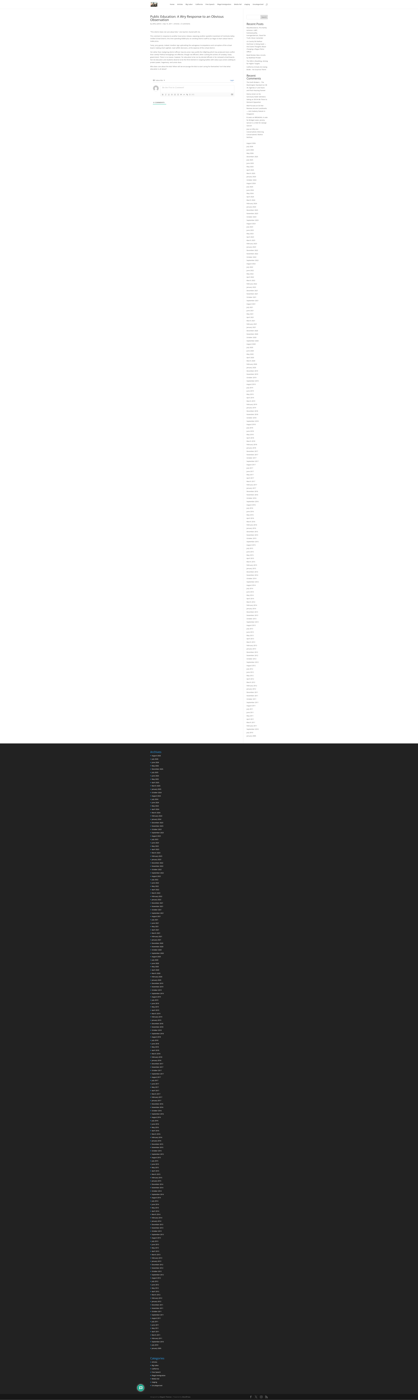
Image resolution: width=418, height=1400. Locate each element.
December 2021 (252, 291)
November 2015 (252, 535)
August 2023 (251, 224)
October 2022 (251, 257)
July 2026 (250, 146)
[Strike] (171, 94)
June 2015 (250, 552)
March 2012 (251, 682)
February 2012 (252, 686)
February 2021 (252, 324)
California (199, 4)
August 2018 (251, 424)
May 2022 (250, 274)
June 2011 (250, 712)
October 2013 (251, 619)
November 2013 (252, 615)
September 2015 (253, 542)
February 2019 (252, 404)
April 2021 (250, 317)
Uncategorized (258, 4)
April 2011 (250, 719)
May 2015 (250, 555)
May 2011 (250, 716)
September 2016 (253, 501)
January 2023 (251, 247)
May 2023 (250, 234)
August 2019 (251, 384)
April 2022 (250, 277)
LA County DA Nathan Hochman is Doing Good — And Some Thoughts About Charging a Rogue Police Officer (256, 46)
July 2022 (250, 267)
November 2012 (252, 655)
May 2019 (250, 394)
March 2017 (251, 481)
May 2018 (250, 434)
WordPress (186, 1397)
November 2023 (252, 213)
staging (247, 4)
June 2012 (250, 672)
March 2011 (251, 722)
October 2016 (251, 498)
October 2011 (251, 699)
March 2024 (251, 200)
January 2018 (251, 448)
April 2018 (250, 438)
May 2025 (250, 167)
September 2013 (253, 622)
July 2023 (250, 227)
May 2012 (250, 676)
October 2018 (251, 418)
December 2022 (252, 250)
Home (172, 4)
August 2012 (251, 666)
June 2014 (250, 592)
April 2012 (250, 679)
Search (264, 17)
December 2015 (252, 532)
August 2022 (251, 264)
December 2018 (252, 411)
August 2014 (251, 585)
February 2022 (252, 284)
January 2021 (251, 327)
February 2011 (252, 726)
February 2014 (252, 605)
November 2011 (252, 696)
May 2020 (250, 354)
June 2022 (250, 270)
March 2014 (251, 602)
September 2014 (253, 582)
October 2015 (251, 538)
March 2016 (251, 522)
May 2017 (250, 475)
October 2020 (251, 337)
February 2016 (252, 525)
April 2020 (250, 357)
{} (190, 94)
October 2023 (251, 217)
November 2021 (252, 294)
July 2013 (250, 629)
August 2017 (251, 465)
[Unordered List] (178, 94)
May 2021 (250, 314)
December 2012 (252, 652)
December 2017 (252, 451)
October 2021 (251, 297)
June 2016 (250, 511)
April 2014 (250, 599)
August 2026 (251, 143)
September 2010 (253, 729)
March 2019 (251, 401)
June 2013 (250, 632)
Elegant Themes (166, 1397)
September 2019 (253, 381)
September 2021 (253, 301)
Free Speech (210, 4)
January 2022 (251, 287)
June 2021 (250, 311)
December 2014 (252, 572)
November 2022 (252, 254)
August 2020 (251, 344)
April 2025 (250, 170)
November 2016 (252, 495)
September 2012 (253, 662)
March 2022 (251, 280)
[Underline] (168, 94)
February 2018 (252, 444)
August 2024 (251, 183)
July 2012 (250, 669)
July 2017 (250, 468)
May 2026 (250, 153)
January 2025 (251, 177)
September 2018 (253, 421)
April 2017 (250, 478)
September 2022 (253, 260)
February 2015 (252, 565)
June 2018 (250, 431)
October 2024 (251, 180)
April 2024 (250, 197)
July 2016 (250, 508)
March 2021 (251, 321)
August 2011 (251, 706)
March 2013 (251, 642)
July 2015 (250, 548)
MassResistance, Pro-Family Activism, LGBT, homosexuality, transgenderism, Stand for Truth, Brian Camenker (257, 33)
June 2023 (250, 230)
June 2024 (250, 190)
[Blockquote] (181, 94)
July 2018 (250, 428)
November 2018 (252, 414)
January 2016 (251, 528)
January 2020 (251, 367)
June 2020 (250, 351)
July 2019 (250, 388)
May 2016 (250, 515)
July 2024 (250, 187)
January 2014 (251, 609)
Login (232, 80)
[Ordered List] (174, 94)
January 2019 (251, 408)
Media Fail (238, 4)
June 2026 (250, 150)
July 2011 (250, 709)
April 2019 (250, 398)
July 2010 (250, 732)
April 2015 (250, 558)
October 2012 (251, 659)
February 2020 (252, 364)
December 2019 (252, 371)
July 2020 (250, 347)
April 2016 (250, 518)
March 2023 (251, 240)
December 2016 (252, 491)
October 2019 (251, 378)
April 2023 (250, 237)
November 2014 (252, 575)
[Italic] (165, 94)
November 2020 (252, 334)
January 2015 (251, 568)
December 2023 (252, 210)
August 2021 (251, 304)
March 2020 (251, 361)
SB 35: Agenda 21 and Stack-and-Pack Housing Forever (257, 87)
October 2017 (251, 458)
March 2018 (251, 441)
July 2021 (250, 307)
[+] (193, 94)
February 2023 (252, 244)
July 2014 (250, 588)
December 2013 (252, 612)
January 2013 (251, 649)
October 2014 (251, 578)
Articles (180, 4)
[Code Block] (184, 94)
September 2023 (253, 220)
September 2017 (253, 461)
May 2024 (250, 193)
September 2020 (253, 341)
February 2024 (252, 203)
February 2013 (252, 645)
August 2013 (251, 625)
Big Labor (189, 4)
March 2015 (251, 562)
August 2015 (251, 545)
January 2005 (251, 736)
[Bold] (162, 94)
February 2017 (252, 485)
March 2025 (251, 173)
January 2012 (251, 689)
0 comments (185, 24)
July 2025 (250, 160)
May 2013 (250, 635)
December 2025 (252, 157)
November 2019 (252, 374)
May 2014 (250, 595)
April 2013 (250, 639)
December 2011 (252, 692)
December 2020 (252, 331)
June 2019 (250, 391)
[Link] (187, 94)
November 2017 (252, 455)
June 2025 (250, 163)
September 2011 (253, 702)
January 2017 (251, 488)
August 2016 (251, 505)
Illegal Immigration (224, 4)
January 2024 (251, 207)
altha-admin (156, 24)
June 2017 (250, 471)
